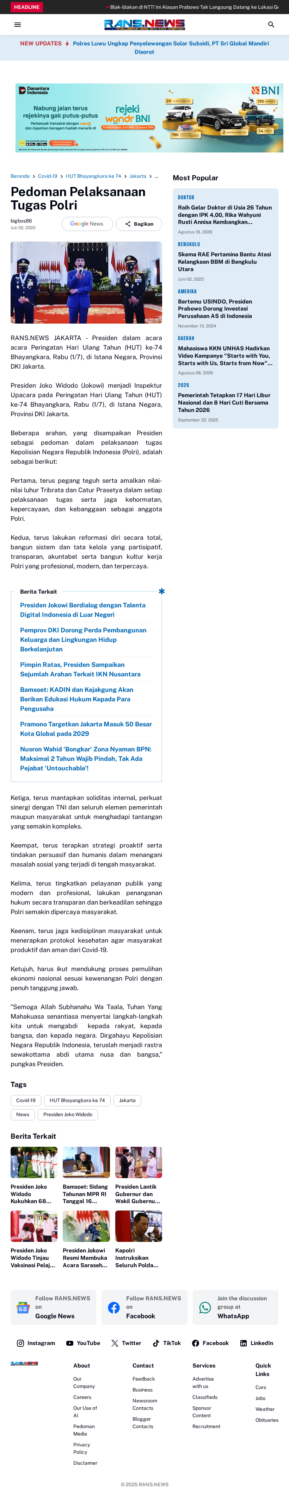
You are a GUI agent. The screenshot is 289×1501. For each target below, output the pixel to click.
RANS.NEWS (153, 1484)
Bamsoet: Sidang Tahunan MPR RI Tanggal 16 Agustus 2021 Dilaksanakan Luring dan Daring (85, 1194)
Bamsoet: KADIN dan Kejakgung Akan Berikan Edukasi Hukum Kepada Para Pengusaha (77, 699)
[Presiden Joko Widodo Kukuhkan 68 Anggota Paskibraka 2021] (34, 1162)
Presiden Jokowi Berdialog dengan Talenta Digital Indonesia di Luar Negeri (83, 609)
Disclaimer (85, 1463)
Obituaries (267, 1420)
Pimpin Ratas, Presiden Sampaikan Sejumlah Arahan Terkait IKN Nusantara (80, 669)
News (22, 1114)
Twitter (131, 1343)
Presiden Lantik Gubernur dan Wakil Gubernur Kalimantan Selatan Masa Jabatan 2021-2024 (136, 1194)
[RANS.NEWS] (144, 24)
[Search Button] (271, 25)
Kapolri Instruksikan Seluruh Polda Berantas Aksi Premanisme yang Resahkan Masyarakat (135, 1258)
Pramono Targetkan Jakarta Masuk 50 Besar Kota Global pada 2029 (86, 728)
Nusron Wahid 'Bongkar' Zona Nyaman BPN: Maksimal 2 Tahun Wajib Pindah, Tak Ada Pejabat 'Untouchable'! (86, 758)
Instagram (41, 1343)
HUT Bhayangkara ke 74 (77, 1100)
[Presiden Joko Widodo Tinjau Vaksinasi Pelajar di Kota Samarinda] (34, 1226)
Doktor (186, 197)
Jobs (260, 1398)
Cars (261, 1387)
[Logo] (24, 1363)
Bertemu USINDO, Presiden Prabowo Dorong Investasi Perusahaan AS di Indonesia (215, 309)
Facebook (216, 1343)
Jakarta (127, 1100)
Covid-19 (26, 1100)
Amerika (187, 291)
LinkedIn (262, 1343)
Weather (265, 1409)
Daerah (186, 338)
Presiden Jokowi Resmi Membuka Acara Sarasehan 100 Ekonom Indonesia (86, 1258)
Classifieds (204, 1397)
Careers (82, 1397)
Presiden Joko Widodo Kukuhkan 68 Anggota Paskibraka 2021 (33, 1194)
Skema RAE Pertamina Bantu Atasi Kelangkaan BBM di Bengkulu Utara (224, 262)
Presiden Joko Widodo (67, 1114)
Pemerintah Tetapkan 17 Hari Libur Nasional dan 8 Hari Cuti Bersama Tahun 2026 (224, 402)
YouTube (88, 1343)
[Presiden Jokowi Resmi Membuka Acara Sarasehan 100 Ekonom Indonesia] (86, 1226)
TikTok (172, 1343)
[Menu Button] (18, 25)
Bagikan (143, 224)
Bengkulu (189, 244)
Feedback (144, 1379)
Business (143, 1390)
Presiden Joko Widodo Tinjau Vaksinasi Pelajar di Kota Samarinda (33, 1258)
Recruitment (206, 1426)
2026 (183, 385)
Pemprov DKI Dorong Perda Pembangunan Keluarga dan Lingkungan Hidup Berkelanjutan (83, 639)
